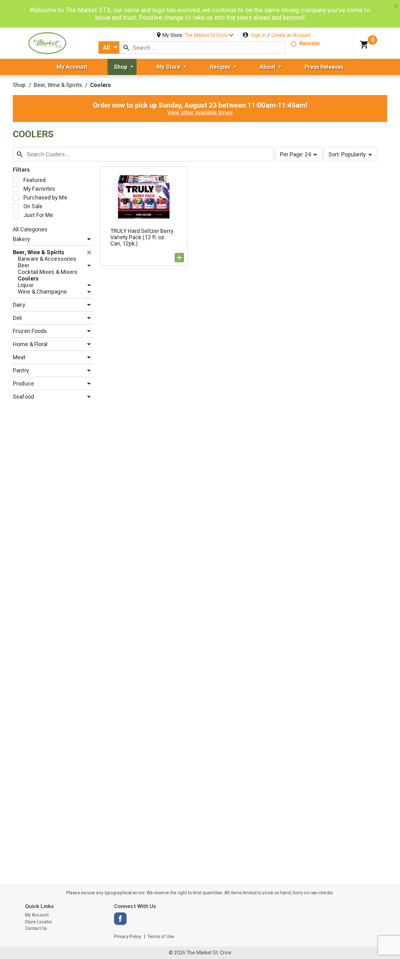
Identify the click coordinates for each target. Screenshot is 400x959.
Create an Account (291, 35)
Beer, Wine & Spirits (58, 85)
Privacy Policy (127, 936)
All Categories (30, 229)
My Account (37, 914)
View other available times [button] (200, 112)
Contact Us (36, 928)
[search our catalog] (126, 47)
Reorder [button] (310, 43)
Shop (19, 85)
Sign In (258, 35)
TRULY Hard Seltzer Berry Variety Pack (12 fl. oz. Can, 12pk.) (141, 237)
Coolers (100, 85)
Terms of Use (160, 936)
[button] (208, 35)
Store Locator (38, 921)
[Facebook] (120, 918)
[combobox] (108, 47)
